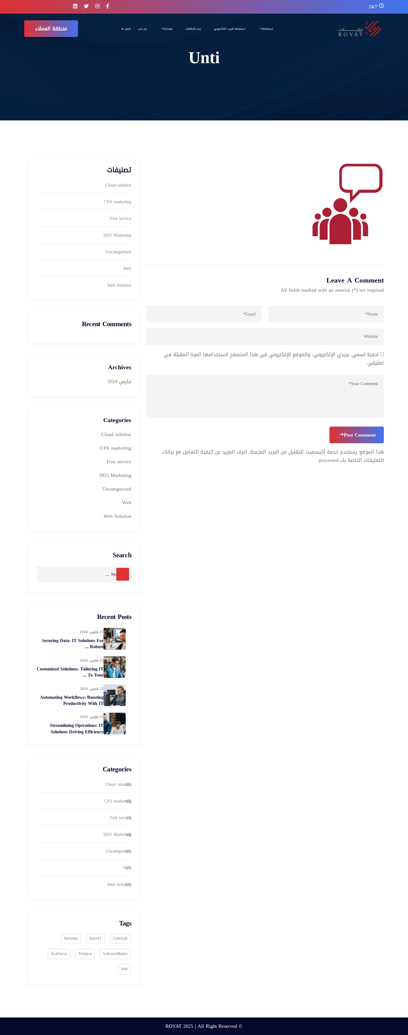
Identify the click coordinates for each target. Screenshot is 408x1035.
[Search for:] (84, 574)
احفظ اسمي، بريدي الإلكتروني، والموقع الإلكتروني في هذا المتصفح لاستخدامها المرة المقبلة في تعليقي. (274, 359)
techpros (85, 953)
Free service (120, 218)
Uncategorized (118, 251)
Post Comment (360, 435)
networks (71, 938)
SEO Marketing (117, 235)
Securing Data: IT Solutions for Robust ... (73, 643)
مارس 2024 (119, 381)
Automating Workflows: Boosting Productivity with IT (72, 700)
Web (127, 268)
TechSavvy (59, 953)
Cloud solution (118, 185)
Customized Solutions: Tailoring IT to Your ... (70, 672)
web (124, 969)
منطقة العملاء (51, 28)
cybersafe (120, 938)
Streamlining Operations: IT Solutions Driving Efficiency (77, 728)
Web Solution (119, 285)
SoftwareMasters (115, 953)
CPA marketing (117, 201)
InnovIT (95, 938)
